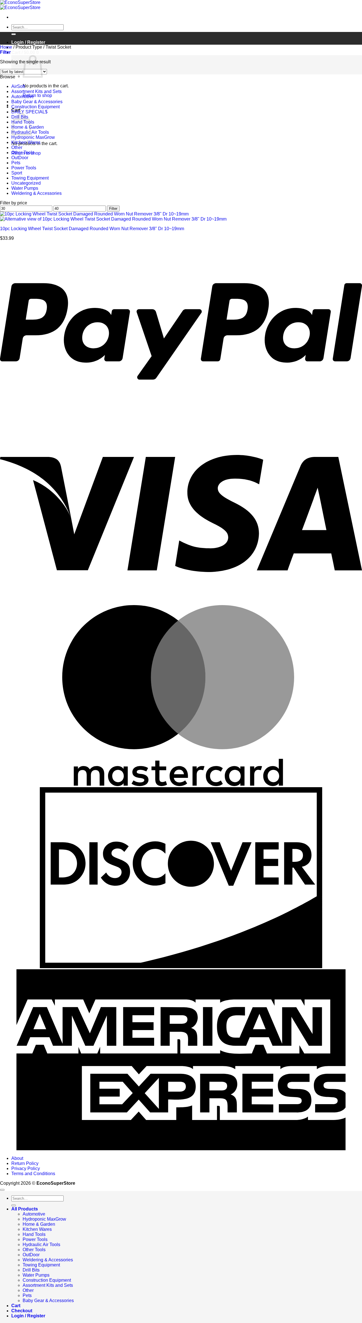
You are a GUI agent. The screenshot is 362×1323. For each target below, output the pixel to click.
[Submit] (13, 34)
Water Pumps (24, 188)
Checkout (21, 1310)
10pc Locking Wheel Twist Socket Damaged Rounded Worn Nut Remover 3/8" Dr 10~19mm (92, 228)
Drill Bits (31, 1270)
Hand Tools (34, 1234)
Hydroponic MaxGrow (33, 137)
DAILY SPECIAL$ (29, 111)
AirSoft (18, 86)
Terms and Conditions (33, 1173)
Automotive (22, 96)
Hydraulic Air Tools (41, 1244)
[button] (25, 52)
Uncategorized (26, 183)
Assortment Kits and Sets (36, 91)
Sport (16, 172)
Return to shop (37, 95)
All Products (24, 1209)
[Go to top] (2, 1190)
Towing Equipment (30, 178)
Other (16, 147)
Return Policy (24, 1163)
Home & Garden (39, 1224)
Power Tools (23, 167)
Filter (113, 208)
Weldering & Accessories (36, 193)
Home (6, 47)
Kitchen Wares (25, 142)
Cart (15, 1305)
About (17, 1158)
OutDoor (19, 157)
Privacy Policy (25, 1168)
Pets (15, 162)
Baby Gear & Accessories (37, 101)
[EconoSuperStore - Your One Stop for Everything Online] (20, 5)
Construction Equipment (35, 106)
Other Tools (22, 152)
